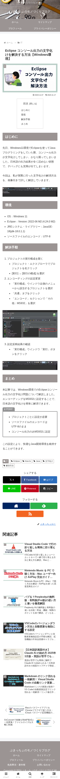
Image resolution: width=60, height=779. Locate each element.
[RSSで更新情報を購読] (30, 514)
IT (7, 461)
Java (38, 461)
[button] (48, 488)
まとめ (24, 123)
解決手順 (25, 119)
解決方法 (10, 466)
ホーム (16, 755)
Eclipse (16, 461)
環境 (23, 114)
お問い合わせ (43, 764)
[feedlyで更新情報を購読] (43, 506)
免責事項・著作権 (16, 764)
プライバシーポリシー (43, 760)
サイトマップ (43, 755)
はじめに (25, 110)
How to (28, 461)
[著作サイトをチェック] (16, 506)
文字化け (49, 461)
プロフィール (16, 760)
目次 (25, 103)
